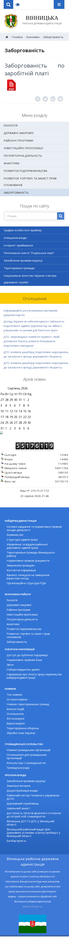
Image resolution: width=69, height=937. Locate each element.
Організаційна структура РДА (26, 583)
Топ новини (14, 694)
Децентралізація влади (22, 790)
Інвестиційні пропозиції (23, 148)
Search (8, 4)
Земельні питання (18, 786)
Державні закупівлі (19, 133)
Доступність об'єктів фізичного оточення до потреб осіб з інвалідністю (34, 814)
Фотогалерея (15, 718)
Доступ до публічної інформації (27, 655)
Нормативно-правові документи (28, 560)
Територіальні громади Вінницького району (31, 554)
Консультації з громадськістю (26, 763)
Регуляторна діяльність (23, 155)
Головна (17, 37)
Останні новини (17, 699)
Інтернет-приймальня (18, 245)
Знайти (60, 216)
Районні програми (18, 140)
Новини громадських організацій (28, 750)
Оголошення (15, 714)
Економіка (32, 37)
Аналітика (11, 163)
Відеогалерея (16, 723)
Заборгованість (53, 37)
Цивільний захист (18, 808)
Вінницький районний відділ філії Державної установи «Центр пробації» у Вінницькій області (33, 832)
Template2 (19, 4)
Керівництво (15, 535)
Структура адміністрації (22, 539)
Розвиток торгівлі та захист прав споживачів (30, 181)
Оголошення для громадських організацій (27, 756)
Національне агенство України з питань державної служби (30, 279)
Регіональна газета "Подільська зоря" (29, 253)
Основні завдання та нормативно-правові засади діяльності (34, 528)
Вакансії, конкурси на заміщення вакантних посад (28, 576)
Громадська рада (18, 767)
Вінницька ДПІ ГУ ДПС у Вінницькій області (30, 822)
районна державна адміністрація (42, 20)
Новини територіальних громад (28, 704)
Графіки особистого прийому (23, 230)
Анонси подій (15, 709)
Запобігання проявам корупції (23, 260)
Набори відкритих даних (23, 669)
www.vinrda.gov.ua (32, 906)
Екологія (11, 125)
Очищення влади (15, 238)
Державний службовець (23, 803)
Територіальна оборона (23, 728)
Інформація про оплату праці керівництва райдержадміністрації (34, 675)
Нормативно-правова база (24, 660)
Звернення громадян (21, 565)
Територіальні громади (19, 268)
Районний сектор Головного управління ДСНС (33, 796)
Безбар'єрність (16, 841)
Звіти (10, 664)
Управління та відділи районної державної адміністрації (27, 545)
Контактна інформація (21, 570)
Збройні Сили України (21, 733)
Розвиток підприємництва (25, 171)
